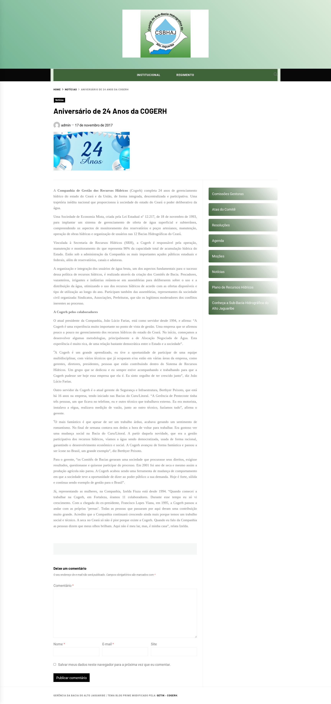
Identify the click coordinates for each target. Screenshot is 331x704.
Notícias (59, 100)
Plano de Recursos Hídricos (232, 287)
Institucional (148, 75)
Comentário (63, 586)
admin (66, 125)
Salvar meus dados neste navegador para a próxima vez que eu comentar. (114, 665)
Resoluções (221, 225)
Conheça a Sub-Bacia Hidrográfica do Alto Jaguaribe (240, 305)
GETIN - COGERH (167, 695)
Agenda (218, 241)
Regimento (185, 75)
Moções (218, 256)
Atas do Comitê (224, 209)
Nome (59, 644)
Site (154, 644)
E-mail (108, 644)
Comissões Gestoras (228, 194)
